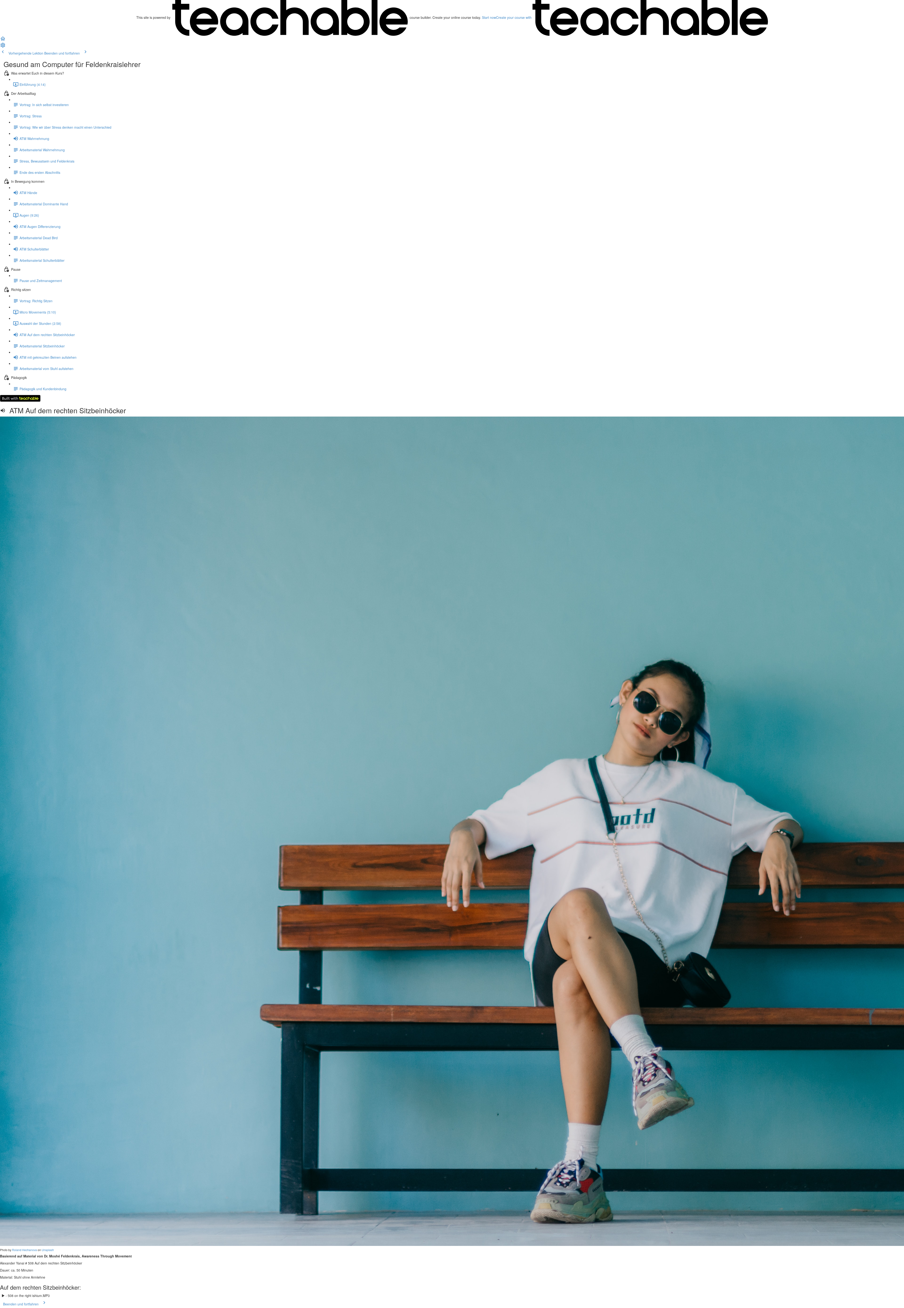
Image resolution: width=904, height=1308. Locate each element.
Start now (489, 17)
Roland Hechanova (24, 1250)
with (514, 17)
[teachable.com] (290, 17)
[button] (3, 40)
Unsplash (48, 1250)
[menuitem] (3, 46)
